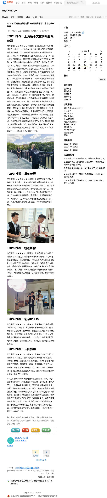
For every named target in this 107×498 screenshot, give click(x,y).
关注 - (23, 440)
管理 (41, 17)
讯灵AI (68, 113)
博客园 (5, 17)
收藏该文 (35, 430)
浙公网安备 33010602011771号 (23, 496)
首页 (13, 17)
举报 (52, 473)
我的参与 (67, 94)
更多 (66, 135)
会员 (17, 2)
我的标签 (67, 99)
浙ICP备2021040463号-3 (47, 496)
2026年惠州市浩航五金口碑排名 (27, 467)
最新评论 (67, 96)
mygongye (9, 10)
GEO (67, 110)
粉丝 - (17, 440)
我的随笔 (67, 88)
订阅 (35, 17)
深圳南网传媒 (75, 35)
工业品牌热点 (20, 438)
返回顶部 (50, 476)
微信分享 (46, 430)
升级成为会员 (41, 460)
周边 (23, 2)
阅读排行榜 (69, 154)
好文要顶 (15, 430)
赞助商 (49, 2)
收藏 (47, 473)
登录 (40, 480)
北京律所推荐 (70, 121)
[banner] (7, 2)
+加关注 (10, 445)
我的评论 (67, 91)
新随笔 (20, 17)
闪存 (42, 2)
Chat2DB (58, 2)
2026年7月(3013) (71, 146)
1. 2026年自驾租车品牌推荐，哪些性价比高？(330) (84, 158)
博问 (36, 2)
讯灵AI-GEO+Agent (73, 108)
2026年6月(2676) (71, 149)
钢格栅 (68, 127)
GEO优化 (69, 118)
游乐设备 (68, 132)
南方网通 (68, 116)
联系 (28, 17)
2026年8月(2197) (71, 143)
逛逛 (48, 480)
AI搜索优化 (69, 129)
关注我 (25, 430)
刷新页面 (41, 476)
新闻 (30, 2)
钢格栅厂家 (69, 124)
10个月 (73, 38)
